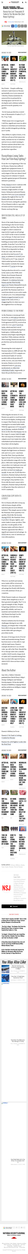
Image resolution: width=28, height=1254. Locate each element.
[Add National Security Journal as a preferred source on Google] (6, 26)
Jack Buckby (13, 980)
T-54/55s (12, 266)
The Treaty (23, 1244)
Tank (3, 867)
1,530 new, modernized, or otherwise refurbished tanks (11, 368)
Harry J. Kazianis (14, 971)
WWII (4, 535)
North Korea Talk (15, 1244)
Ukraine (4, 626)
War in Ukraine (18, 867)
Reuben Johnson (14, 1164)
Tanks (6, 867)
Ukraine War (9, 1246)
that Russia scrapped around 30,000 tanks (13, 297)
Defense (12, 865)
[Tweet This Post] (15, 26)
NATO (9, 654)
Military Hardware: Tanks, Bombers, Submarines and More (14, 1243)
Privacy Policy (22, 1247)
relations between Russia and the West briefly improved (12, 282)
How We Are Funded (17, 1246)
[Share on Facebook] (12, 26)
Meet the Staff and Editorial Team (11, 1247)
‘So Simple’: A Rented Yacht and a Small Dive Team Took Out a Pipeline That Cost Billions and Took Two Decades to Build (13, 936)
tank (15, 317)
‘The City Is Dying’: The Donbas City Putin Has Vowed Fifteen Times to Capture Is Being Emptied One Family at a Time (14, 928)
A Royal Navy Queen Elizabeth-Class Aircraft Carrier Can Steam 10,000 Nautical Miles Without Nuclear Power (13, 943)
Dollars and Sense (7, 1244)
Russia (8, 185)
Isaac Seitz (12, 21)
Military (18, 865)
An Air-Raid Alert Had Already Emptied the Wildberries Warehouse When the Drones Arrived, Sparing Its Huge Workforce (13, 951)
